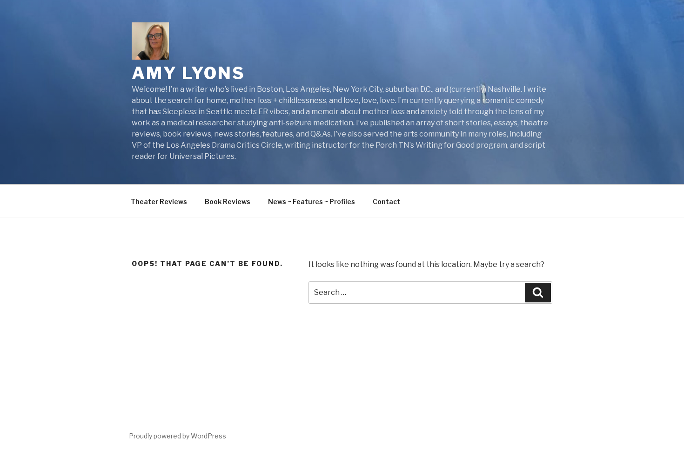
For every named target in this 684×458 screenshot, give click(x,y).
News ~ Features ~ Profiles (311, 201)
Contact (386, 201)
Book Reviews (227, 201)
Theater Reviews (159, 201)
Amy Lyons (188, 73)
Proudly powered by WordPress (177, 436)
